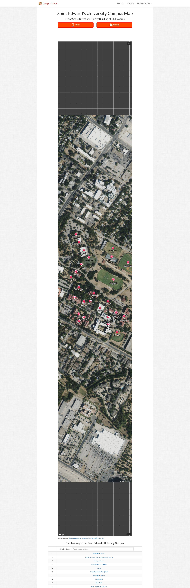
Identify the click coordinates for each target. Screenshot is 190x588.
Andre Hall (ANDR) (99, 553)
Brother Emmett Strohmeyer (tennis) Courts (99, 557)
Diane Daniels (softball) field (99, 572)
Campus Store (99, 561)
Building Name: (65, 549)
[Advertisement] (95, 34)
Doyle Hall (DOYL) (99, 575)
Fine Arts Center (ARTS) (99, 586)
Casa (99, 568)
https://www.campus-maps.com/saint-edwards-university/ (86, 538)
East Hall (99, 583)
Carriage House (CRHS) (99, 564)
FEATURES (120, 3)
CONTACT (130, 3)
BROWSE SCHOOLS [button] (143, 3)
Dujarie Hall (99, 579)
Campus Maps (50, 3)
